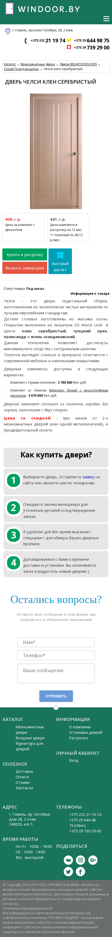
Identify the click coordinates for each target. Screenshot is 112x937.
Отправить (56, 696)
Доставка (24, 771)
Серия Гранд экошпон (21, 69)
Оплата (22, 776)
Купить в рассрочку (25, 254)
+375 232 (48, 40)
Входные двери (30, 737)
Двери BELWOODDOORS (78, 64)
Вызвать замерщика (24, 267)
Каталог (10, 64)
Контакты (24, 787)
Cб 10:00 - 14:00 (30, 851)
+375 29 (91, 40)
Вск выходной (29, 857)
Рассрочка (78, 737)
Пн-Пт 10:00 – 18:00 (34, 846)
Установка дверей (85, 732)
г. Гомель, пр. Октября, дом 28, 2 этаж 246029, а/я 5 (30, 819)
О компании (80, 726)
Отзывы (23, 782)
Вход (74, 760)
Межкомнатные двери (38, 64)
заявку (88, 476)
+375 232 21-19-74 (85, 814)
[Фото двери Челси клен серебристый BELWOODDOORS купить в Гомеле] (56, 209)
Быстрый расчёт (60, 266)
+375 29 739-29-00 (85, 830)
